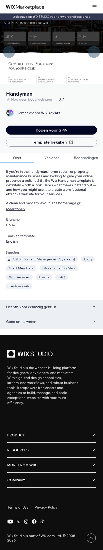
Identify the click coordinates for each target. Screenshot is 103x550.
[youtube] (10, 522)
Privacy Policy (46, 507)
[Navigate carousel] (9, 52)
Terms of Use (17, 507)
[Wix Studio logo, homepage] (30, 354)
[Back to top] (91, 538)
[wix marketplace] (25, 7)
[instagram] (26, 522)
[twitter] (18, 522)
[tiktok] (42, 522)
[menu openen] (95, 6)
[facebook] (34, 522)
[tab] (17, 158)
